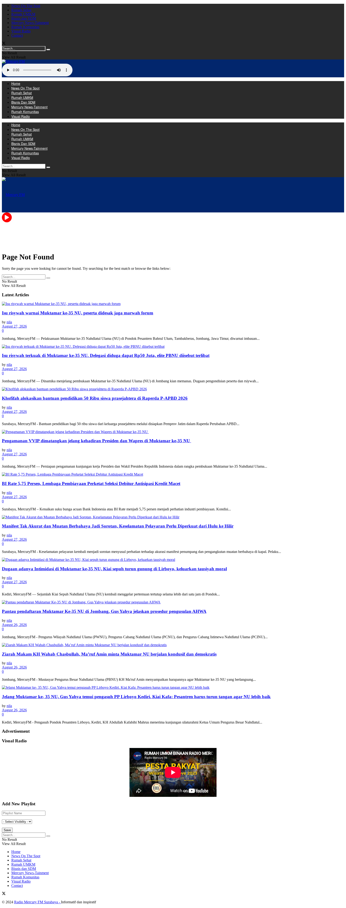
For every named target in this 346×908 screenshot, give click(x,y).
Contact (17, 35)
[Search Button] (48, 49)
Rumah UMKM (23, 14)
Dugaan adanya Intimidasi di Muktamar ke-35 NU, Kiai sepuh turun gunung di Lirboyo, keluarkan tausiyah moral (114, 568)
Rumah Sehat (21, 10)
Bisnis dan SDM (23, 18)
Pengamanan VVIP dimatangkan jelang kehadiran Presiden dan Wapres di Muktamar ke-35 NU (96, 440)
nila (9, 322)
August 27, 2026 (14, 326)
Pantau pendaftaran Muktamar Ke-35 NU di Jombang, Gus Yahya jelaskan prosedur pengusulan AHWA (104, 611)
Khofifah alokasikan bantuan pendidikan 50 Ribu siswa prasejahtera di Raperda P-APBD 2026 (95, 398)
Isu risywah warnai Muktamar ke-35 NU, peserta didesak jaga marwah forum (77, 312)
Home (15, 83)
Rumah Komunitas (25, 27)
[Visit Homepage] (13, 61)
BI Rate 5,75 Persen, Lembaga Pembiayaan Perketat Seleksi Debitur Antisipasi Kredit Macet (91, 483)
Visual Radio (21, 31)
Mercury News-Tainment (30, 23)
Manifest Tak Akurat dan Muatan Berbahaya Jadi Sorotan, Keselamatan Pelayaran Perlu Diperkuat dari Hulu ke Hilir (117, 526)
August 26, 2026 (14, 625)
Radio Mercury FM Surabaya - (37, 902)
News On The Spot (25, 6)
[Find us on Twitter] (4, 44)
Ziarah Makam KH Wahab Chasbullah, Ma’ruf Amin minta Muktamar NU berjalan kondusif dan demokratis (109, 654)
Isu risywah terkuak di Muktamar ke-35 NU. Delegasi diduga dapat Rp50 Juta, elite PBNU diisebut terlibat (105, 355)
